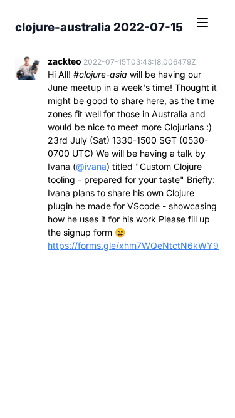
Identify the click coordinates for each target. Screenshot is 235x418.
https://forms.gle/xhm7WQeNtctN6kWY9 (133, 245)
